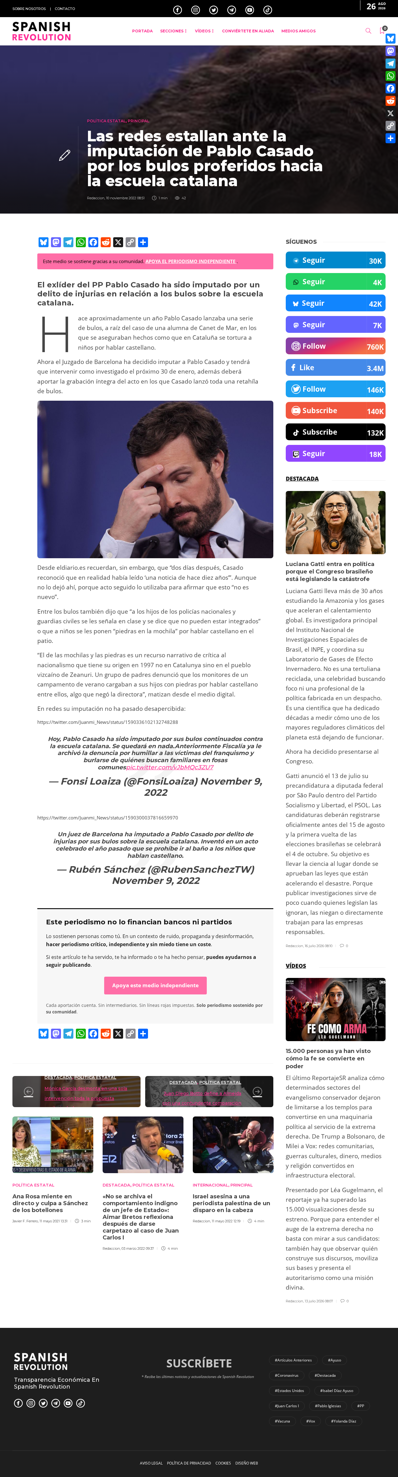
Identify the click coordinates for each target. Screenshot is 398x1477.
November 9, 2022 (203, 787)
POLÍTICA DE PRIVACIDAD (189, 1463)
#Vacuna (282, 1421)
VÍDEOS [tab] (296, 966)
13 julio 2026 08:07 (319, 1301)
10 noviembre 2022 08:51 (125, 198)
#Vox (310, 1421)
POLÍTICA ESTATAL (106, 121)
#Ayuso (334, 1360)
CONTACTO (65, 9)
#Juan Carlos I (287, 1406)
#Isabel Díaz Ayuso (336, 1390)
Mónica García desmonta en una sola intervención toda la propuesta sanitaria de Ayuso (85, 1098)
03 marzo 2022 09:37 (138, 1248)
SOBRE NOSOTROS (29, 9)
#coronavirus (286, 1375)
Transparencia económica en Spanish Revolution (57, 1383)
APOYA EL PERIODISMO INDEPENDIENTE (191, 261)
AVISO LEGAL (151, 1463)
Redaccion (95, 198)
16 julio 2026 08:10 (318, 946)
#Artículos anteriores (293, 1360)
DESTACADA (58, 1077)
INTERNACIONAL (210, 1184)
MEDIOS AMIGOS (298, 31)
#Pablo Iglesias (328, 1406)
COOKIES (223, 1463)
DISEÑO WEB (246, 1463)
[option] (53, 1169)
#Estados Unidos (289, 1390)
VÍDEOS (203, 31)
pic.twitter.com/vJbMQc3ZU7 (169, 767)
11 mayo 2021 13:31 (53, 1221)
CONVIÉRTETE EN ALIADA (248, 31)
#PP (360, 1406)
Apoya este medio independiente (155, 985)
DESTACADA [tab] (302, 478)
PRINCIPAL (138, 121)
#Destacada (325, 1375)
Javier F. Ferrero (25, 1221)
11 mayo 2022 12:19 (226, 1221)
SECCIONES (171, 31)
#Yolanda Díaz (343, 1421)
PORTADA (142, 31)
